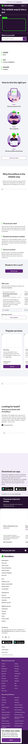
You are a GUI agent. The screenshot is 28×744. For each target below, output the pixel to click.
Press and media (6, 597)
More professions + (19, 725)
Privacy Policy (7, 736)
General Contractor (19, 707)
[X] (9, 637)
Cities (3, 616)
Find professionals (6, 568)
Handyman (17, 702)
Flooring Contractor (6, 723)
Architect (17, 700)
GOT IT (11, 740)
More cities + (4, 690)
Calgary (16, 663)
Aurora (16, 688)
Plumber (3, 697)
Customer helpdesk (7, 572)
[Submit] (24, 38)
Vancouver (4, 671)
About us (4, 595)
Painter (3, 709)
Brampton (4, 673)
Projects (4, 613)
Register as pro (5, 581)
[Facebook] (3, 637)
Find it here (18, 494)
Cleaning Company (6, 712)
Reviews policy (5, 586)
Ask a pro (4, 575)
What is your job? (8, 35)
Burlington (17, 680)
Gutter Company (5, 721)
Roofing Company (18, 714)
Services (4, 611)
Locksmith (4, 702)
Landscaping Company (20, 712)
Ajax (15, 683)
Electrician (17, 697)
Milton (16, 685)
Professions (5, 608)
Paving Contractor (6, 714)
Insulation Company (19, 723)
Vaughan (16, 678)
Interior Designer (5, 707)
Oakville (3, 683)
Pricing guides (5, 618)
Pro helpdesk (5, 588)
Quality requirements (7, 584)
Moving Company (18, 704)
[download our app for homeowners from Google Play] (7, 489)
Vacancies (4, 600)
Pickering (4, 685)
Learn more (8, 357)
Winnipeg (17, 668)
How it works (5, 565)
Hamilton (16, 671)
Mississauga (4, 668)
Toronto (3, 663)
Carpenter (4, 700)
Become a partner (6, 602)
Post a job (4, 563)
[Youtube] (6, 637)
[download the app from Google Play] (19, 642)
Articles (4, 621)
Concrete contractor (19, 721)
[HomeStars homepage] (9, 6)
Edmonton (17, 666)
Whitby (3, 688)
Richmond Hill (5, 680)
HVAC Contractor (18, 709)
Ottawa (3, 666)
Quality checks (5, 570)
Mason (3, 704)
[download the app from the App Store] (7, 642)
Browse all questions (7, 287)
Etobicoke (4, 678)
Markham (17, 676)
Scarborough (17, 673)
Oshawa (3, 676)
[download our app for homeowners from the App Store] (20, 489)
